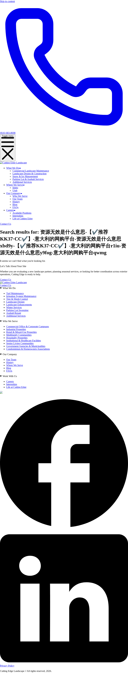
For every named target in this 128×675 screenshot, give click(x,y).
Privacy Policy (7, 665)
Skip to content (7, 1)
